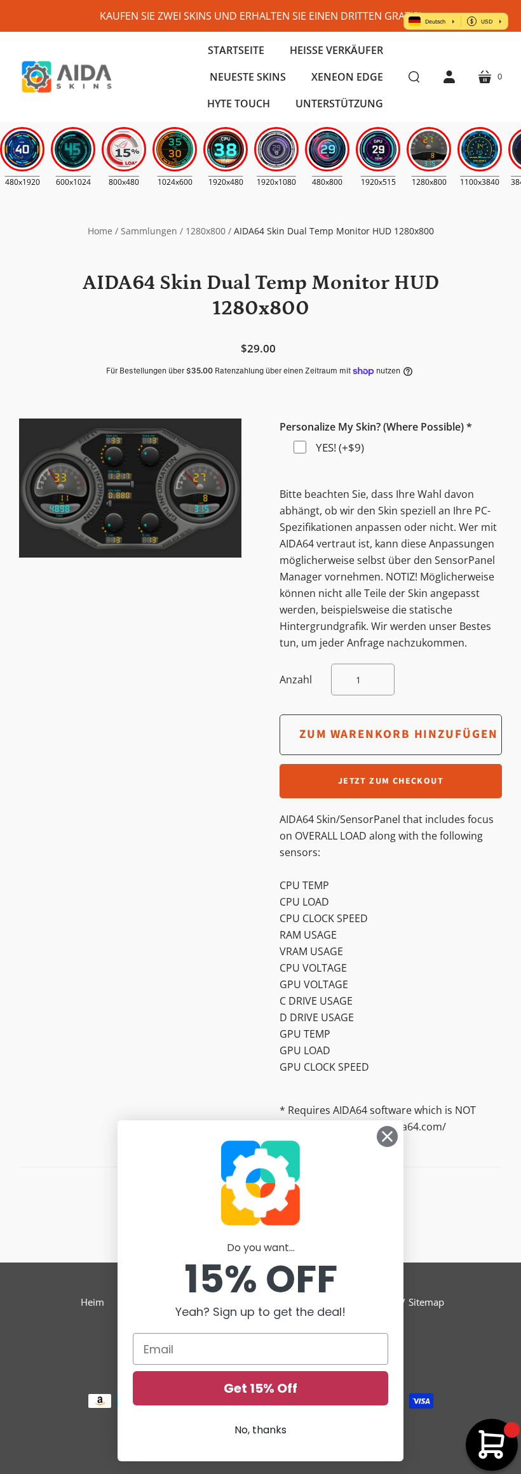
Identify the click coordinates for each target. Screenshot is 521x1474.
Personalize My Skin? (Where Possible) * (376, 427)
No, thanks (260, 1430)
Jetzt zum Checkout (390, 781)
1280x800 (206, 231)
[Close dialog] (387, 1136)
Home (100, 231)
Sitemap (426, 1302)
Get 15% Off (260, 1388)
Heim (92, 1302)
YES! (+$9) (340, 447)
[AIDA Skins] (66, 77)
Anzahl (296, 680)
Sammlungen (149, 231)
